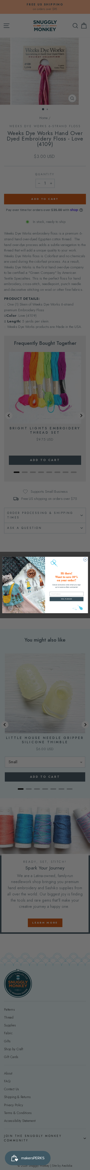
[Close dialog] (85, 560)
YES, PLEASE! (66, 599)
